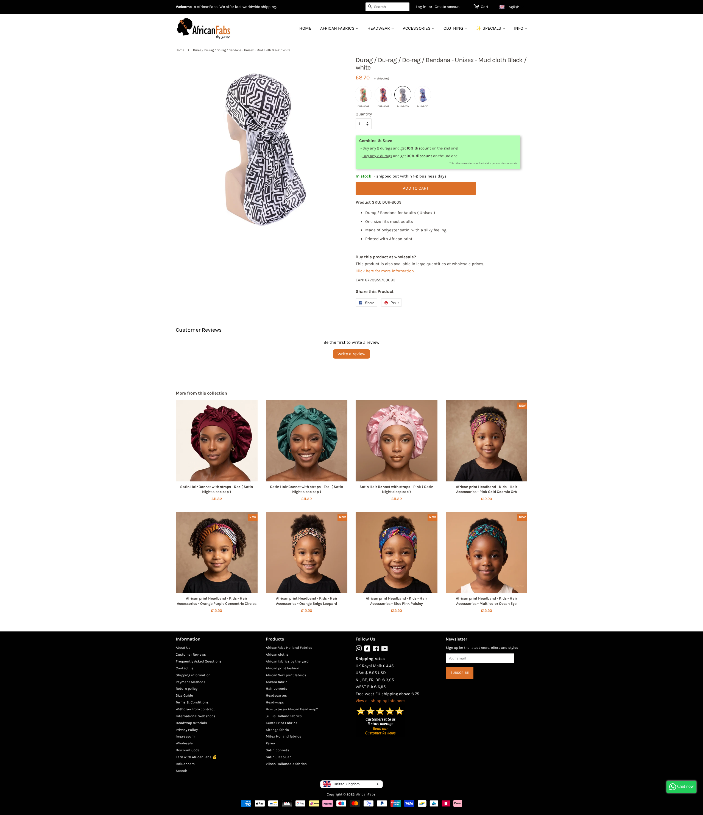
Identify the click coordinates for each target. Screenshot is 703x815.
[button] (512, 7)
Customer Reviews (191, 654)
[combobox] (387, 6)
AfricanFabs (366, 794)
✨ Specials (489, 28)
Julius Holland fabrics (284, 716)
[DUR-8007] (383, 94)
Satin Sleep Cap (278, 757)
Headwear (379, 28)
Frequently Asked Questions (199, 661)
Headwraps (275, 702)
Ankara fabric (277, 682)
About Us (183, 647)
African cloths (277, 654)
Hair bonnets (276, 688)
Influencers (185, 764)
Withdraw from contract (195, 709)
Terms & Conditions (192, 702)
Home (305, 28)
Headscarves (276, 695)
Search (181, 771)
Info (519, 28)
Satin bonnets (277, 750)
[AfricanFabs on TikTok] (367, 650)
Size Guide (184, 695)
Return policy (186, 688)
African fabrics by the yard (287, 661)
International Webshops (195, 716)
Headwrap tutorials (191, 723)
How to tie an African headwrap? (292, 709)
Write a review (351, 353)
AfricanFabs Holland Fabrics (289, 647)
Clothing (453, 28)
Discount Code (188, 750)
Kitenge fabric (277, 730)
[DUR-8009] (403, 94)
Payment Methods (190, 682)
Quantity (364, 114)
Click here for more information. (385, 270)
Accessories (417, 28)
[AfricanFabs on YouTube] (384, 650)
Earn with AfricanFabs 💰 (196, 757)
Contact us (185, 668)
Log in (421, 6)
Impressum (185, 736)
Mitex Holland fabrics (283, 736)
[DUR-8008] (363, 94)
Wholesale (184, 743)
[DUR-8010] (422, 94)
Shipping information (193, 675)
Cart (484, 6)
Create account (448, 6)
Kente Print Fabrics (281, 723)
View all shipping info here (380, 700)
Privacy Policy (187, 730)
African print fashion (282, 668)
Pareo (270, 743)
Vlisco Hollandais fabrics (286, 764)
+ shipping (381, 78)
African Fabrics (338, 28)
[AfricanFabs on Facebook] (376, 650)
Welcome (184, 6)
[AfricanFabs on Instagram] (359, 650)
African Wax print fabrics (286, 675)
